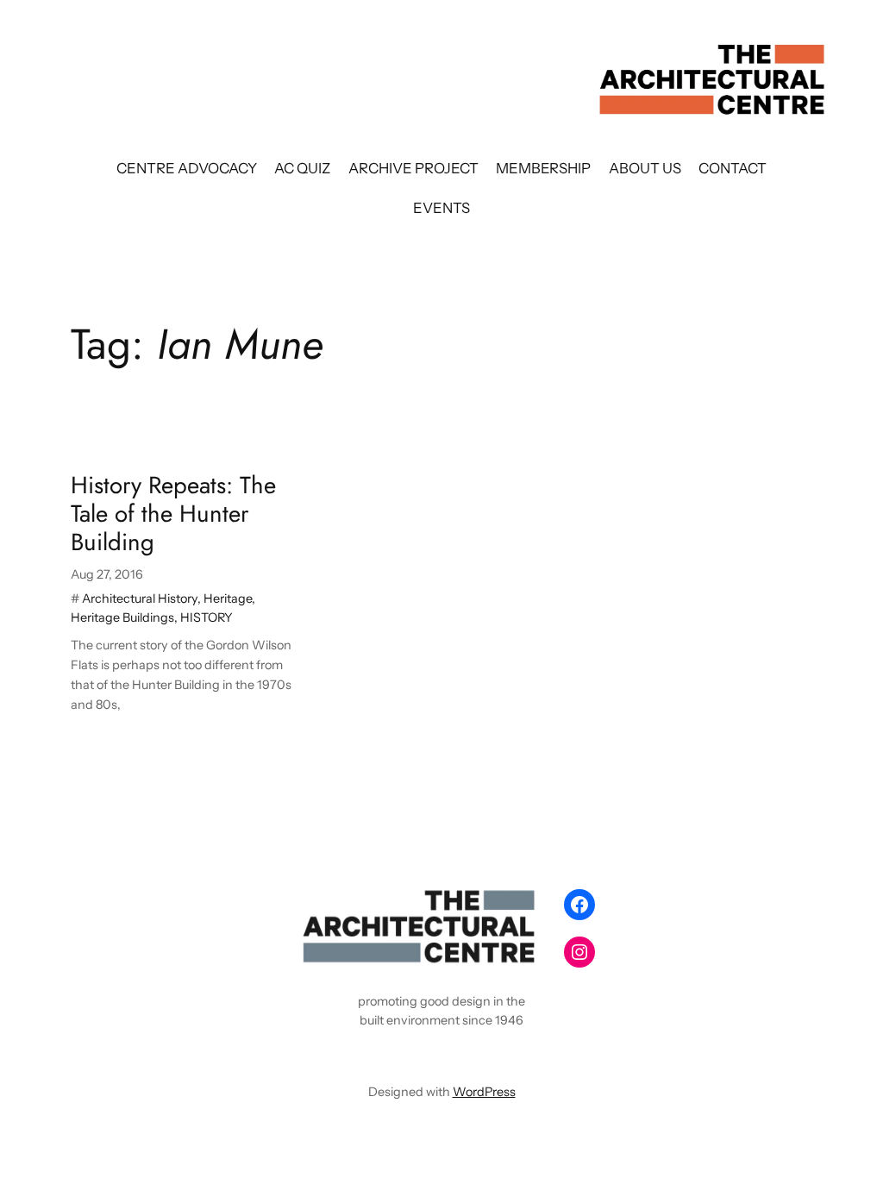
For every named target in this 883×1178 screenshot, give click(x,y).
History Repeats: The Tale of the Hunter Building (173, 513)
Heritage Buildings (122, 617)
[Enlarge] (524, 903)
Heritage (228, 598)
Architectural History (139, 598)
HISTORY (206, 617)
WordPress (484, 1092)
